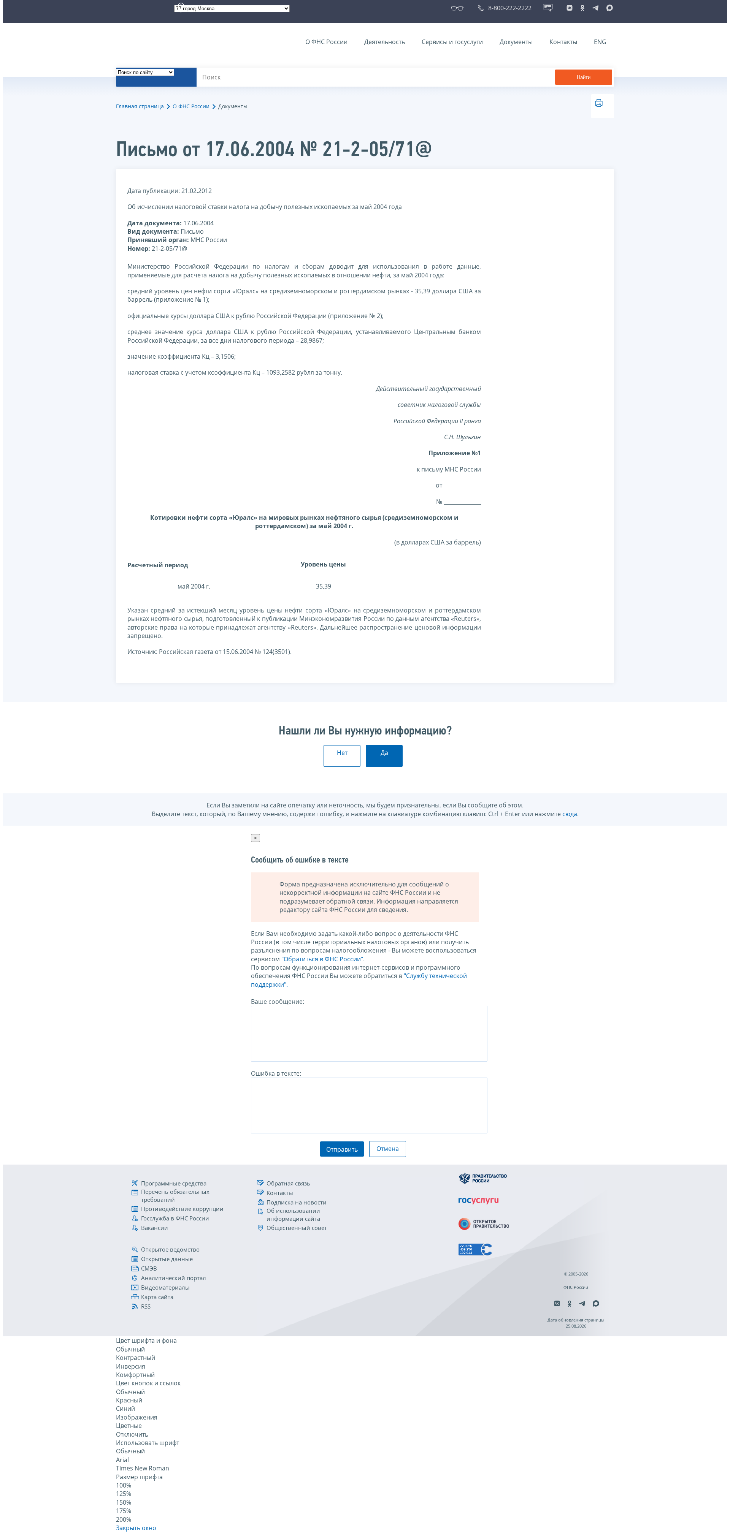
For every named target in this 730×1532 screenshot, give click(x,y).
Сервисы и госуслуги (452, 42)
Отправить (342, 1149)
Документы (516, 42)
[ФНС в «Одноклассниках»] (582, 8)
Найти (583, 77)
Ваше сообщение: (277, 1001)
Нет (342, 753)
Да (384, 753)
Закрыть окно (136, 1528)
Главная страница (140, 106)
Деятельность (384, 42)
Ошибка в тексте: (276, 1073)
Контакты (563, 42)
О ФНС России (326, 42)
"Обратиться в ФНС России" (322, 959)
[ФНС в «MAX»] (608, 8)
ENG (600, 42)
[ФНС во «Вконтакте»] (569, 8)
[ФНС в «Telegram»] (595, 8)
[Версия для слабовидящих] (459, 8)
